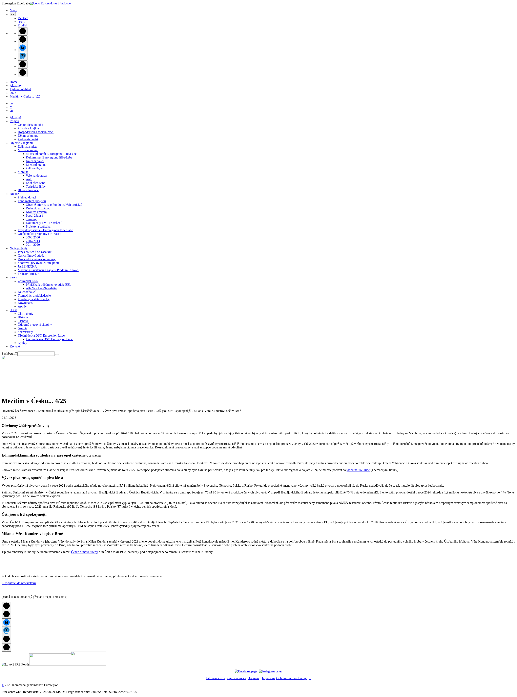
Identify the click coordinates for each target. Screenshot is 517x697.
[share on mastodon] (22, 56)
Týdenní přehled (20, 89)
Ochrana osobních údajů (291, 678)
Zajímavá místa (236, 678)
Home (14, 82)
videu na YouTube (358, 470)
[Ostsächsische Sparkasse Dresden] (88, 664)
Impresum (268, 678)
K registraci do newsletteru (19, 583)
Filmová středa (215, 678)
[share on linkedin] (22, 64)
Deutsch (23, 18)
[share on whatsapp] (22, 73)
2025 (13, 92)
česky (21, 21)
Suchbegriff (9, 353)
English (22, 25)
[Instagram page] (270, 671)
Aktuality (16, 85)
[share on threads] (22, 40)
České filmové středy (84, 552)
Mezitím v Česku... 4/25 (25, 96)
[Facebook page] (246, 671)
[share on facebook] (22, 31)
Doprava (253, 678)
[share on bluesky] (22, 48)
